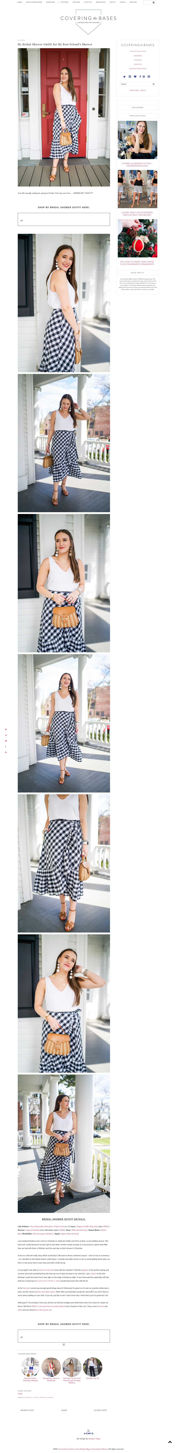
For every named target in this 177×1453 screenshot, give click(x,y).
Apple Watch (66, 1234)
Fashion (76, 2)
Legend (29, 1230)
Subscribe (50, 2)
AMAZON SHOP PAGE (137, 69)
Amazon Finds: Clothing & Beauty (30, 1379)
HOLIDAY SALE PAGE (138, 51)
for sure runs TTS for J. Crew (48, 1281)
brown (101, 1306)
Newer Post (27, 1410)
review (75, 1234)
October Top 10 (92, 1378)
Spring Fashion (46, 1397)
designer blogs (94, 1439)
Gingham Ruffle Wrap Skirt (87, 1226)
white (20, 1310)
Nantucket (101, 2)
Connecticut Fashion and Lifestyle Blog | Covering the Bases (83, 1449)
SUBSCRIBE (134, 90)
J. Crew (35, 1397)
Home (19, 2)
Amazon (133, 2)
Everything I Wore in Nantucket (51, 1379)
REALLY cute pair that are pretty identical (48, 1306)
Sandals (35, 1230)
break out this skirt (47, 1270)
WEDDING (138, 56)
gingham (84, 1270)
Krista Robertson (34, 2)
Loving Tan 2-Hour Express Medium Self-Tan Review (137, 213)
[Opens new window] (5, 729)
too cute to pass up (43, 1310)
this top (26, 1288)
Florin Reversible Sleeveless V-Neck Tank (47, 1226)
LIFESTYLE (138, 64)
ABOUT (143, 90)
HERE (105, 1226)
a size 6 (93, 1274)
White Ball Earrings (79, 1230)
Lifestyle (88, 2)
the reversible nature (46, 1292)
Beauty (113, 2)
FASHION (137, 60)
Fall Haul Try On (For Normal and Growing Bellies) (72, 1380)
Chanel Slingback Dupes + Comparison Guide (137, 164)
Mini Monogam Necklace (43, 1234)
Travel (123, 2)
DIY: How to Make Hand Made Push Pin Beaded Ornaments (137, 262)
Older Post (100, 1410)
